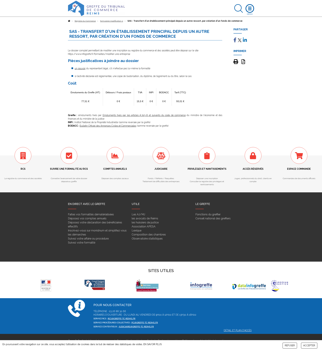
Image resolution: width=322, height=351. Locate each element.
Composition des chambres (149, 234)
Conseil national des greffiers (213, 218)
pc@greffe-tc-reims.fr (144, 322)
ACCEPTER (309, 345)
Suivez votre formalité (81, 242)
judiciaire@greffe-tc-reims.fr (136, 327)
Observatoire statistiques (147, 238)
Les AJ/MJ (138, 214)
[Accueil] (69, 21)
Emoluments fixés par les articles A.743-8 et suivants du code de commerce (144, 115)
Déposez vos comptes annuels (87, 218)
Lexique (136, 230)
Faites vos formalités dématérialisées (91, 214)
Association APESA (143, 226)
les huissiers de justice (145, 222)
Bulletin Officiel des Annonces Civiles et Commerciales (108, 125)
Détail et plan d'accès (238, 330)
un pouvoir (80, 68)
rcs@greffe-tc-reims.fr (121, 318)
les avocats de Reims (145, 218)
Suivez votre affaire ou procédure (88, 238)
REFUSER (290, 345)
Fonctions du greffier (208, 214)
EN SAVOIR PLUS (152, 344)
